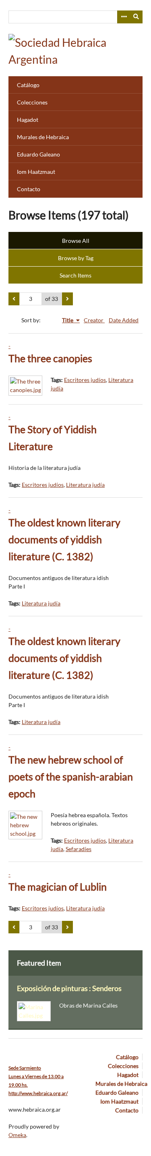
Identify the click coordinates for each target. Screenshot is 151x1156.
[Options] (123, 16)
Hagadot (27, 119)
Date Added (124, 320)
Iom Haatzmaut (36, 171)
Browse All (75, 240)
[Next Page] (67, 298)
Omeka (17, 1134)
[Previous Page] (13, 298)
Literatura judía (85, 484)
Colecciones (32, 102)
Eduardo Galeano (38, 154)
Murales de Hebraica (43, 137)
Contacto (28, 189)
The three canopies (50, 358)
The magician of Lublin (57, 887)
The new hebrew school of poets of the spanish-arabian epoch (70, 776)
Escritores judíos (85, 379)
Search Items (75, 275)
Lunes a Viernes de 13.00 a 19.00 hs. (36, 1076)
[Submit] (136, 16)
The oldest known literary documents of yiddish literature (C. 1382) (64, 539)
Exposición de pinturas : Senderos (69, 988)
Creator (94, 320)
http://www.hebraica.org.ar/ (38, 1093)
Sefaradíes (78, 848)
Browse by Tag (75, 258)
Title (68, 320)
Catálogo (28, 84)
